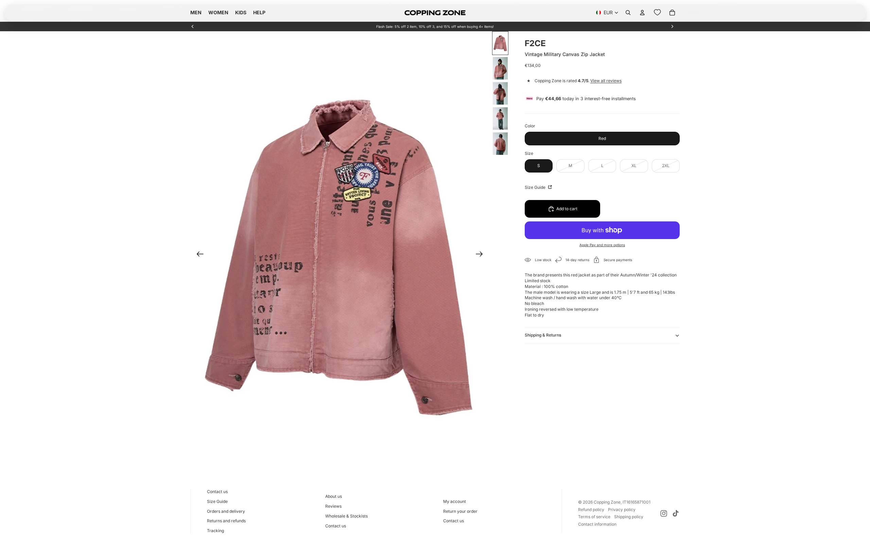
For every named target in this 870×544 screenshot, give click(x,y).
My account (454, 501)
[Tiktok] (676, 513)
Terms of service (594, 516)
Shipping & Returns (543, 335)
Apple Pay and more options (602, 245)
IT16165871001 (636, 502)
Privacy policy (622, 509)
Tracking (215, 530)
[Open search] (628, 12)
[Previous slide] (192, 26)
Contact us (217, 491)
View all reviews (606, 80)
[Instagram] (664, 513)
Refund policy (591, 509)
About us (333, 496)
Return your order (460, 511)
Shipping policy (628, 516)
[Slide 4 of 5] (500, 118)
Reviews (333, 506)
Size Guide (535, 187)
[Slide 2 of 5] (500, 68)
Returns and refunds (226, 520)
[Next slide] (672, 26)
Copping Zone (607, 502)
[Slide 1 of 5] (500, 43)
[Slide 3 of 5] (500, 93)
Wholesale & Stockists (346, 516)
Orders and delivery (226, 511)
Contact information (597, 524)
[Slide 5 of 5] (500, 143)
